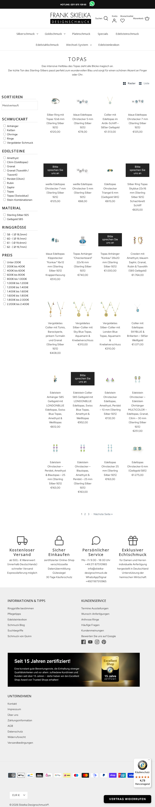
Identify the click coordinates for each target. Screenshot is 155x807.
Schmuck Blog (16, 625)
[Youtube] (90, 642)
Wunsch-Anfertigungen (95, 614)
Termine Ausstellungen (94, 608)
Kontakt (12, 703)
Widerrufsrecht (17, 737)
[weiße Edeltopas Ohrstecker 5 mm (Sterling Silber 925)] (83, 170)
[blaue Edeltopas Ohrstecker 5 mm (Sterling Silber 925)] (83, 101)
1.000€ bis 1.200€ (17, 283)
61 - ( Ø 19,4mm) (16, 242)
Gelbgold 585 (14, 219)
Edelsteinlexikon (108, 45)
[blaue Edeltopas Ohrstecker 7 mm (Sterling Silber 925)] (137, 101)
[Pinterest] (104, 642)
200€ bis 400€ (15, 266)
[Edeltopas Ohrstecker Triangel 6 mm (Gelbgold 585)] (110, 170)
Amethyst (12, 158)
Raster (132, 83)
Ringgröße (14, 227)
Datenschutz (15, 731)
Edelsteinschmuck (127, 34)
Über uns (13, 715)
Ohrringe (12, 134)
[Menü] (149, 760)
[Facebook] (83, 642)
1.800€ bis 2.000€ (17, 300)
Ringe (10, 138)
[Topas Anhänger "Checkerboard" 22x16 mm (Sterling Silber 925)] (83, 240)
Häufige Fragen (90, 625)
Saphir (10, 187)
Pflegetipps (14, 614)
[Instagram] (97, 642)
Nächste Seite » (103, 514)
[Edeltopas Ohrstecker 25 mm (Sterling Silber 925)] (110, 448)
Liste (146, 83)
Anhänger (12, 126)
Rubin (10, 183)
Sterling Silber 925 (17, 215)
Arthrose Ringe (90, 619)
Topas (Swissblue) (17, 195)
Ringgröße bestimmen (21, 608)
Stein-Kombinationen (19, 200)
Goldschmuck (53, 34)
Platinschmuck (81, 34)
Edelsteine (13, 151)
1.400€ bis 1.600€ (17, 291)
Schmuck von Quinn (20, 636)
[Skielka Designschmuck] (70, 18)
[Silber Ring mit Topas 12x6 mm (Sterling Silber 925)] (55, 101)
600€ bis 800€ (15, 274)
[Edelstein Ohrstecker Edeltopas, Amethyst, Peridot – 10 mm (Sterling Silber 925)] (110, 379)
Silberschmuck (25, 34)
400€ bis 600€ (15, 270)
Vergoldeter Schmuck (19, 143)
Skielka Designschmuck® (34, 804)
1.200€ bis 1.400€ (17, 287)
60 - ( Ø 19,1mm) (16, 238)
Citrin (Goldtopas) (17, 162)
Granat (10, 166)
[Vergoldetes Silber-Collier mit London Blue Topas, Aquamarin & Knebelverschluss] (110, 310)
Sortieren (12, 97)
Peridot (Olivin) (15, 179)
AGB (10, 726)
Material (11, 208)
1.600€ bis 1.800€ (17, 295)
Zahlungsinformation (20, 720)
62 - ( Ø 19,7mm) (16, 247)
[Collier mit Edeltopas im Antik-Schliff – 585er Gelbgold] (110, 101)
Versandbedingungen (20, 742)
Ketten (10, 130)
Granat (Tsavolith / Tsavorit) (17, 172)
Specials (103, 34)
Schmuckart (15, 119)
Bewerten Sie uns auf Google (98, 636)
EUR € (16, 795)
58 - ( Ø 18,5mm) (16, 234)
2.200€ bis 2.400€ (17, 304)
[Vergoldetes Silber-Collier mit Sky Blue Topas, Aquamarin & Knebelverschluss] (83, 310)
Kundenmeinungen (92, 630)
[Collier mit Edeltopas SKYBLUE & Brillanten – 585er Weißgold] (137, 310)
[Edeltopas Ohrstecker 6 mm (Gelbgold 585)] (137, 448)
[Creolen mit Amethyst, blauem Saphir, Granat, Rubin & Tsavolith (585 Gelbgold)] (137, 240)
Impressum (14, 709)
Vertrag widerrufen (127, 799)
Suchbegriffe (15, 630)
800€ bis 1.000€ (16, 279)
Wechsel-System (77, 45)
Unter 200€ (13, 262)
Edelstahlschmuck (47, 45)
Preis (7, 255)
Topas (10, 191)
